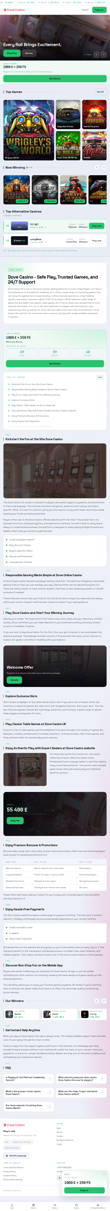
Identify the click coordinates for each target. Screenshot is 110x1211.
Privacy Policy (9, 1171)
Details (29, 53)
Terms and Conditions (13, 1167)
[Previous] (97, 55)
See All (100, 92)
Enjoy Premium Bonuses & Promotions (30, 416)
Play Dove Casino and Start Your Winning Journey (36, 394)
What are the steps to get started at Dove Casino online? (77, 1092)
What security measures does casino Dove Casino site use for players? (77, 1078)
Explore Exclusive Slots (23, 400)
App (59, 1128)
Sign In (85, 10)
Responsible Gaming (12, 1179)
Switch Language (17, 1155)
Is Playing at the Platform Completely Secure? (25, 1078)
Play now (96, 226)
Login (59, 1144)
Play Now (12, 53)
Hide (100, 377)
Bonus (60, 1132)
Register (99, 10)
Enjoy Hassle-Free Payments (26, 421)
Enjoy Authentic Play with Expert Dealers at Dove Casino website (44, 410)
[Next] (104, 55)
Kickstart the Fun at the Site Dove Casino (32, 384)
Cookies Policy (10, 1175)
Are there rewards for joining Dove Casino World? (24, 1106)
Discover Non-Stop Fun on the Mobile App (32, 426)
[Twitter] (59, 1177)
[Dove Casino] (14, 10)
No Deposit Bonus (65, 1140)
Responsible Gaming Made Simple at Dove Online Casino (39, 389)
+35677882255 (64, 1167)
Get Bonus (55, 78)
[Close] (104, 1174)
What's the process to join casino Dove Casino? (23, 1092)
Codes (60, 1136)
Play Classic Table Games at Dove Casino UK (33, 405)
